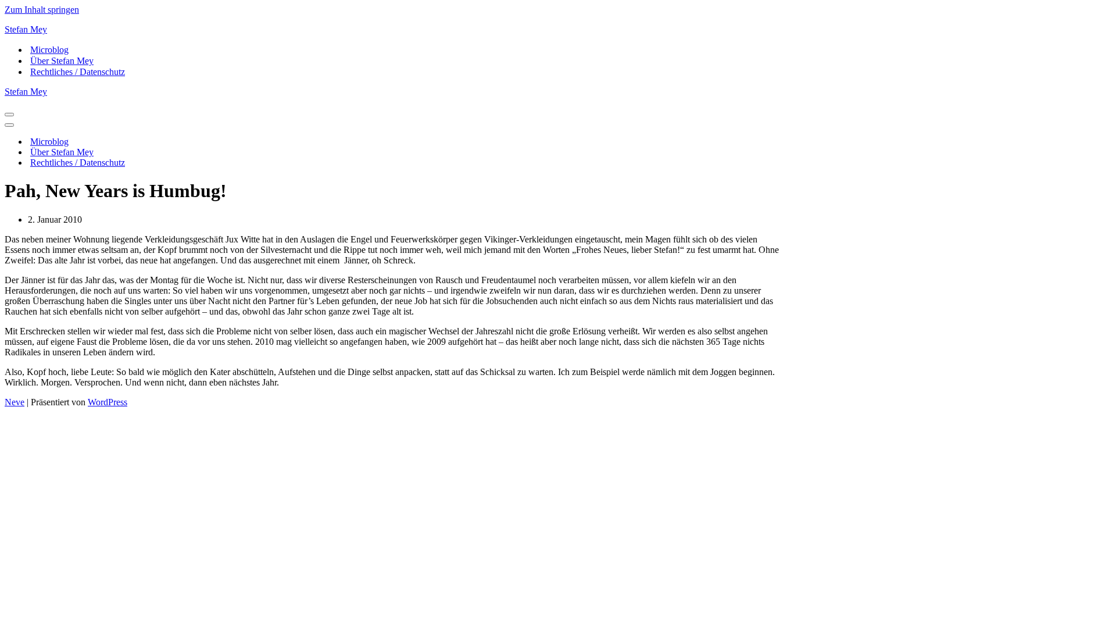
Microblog (49, 50)
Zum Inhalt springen (42, 10)
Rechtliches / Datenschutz (77, 72)
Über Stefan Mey (62, 61)
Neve (14, 402)
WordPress (107, 402)
